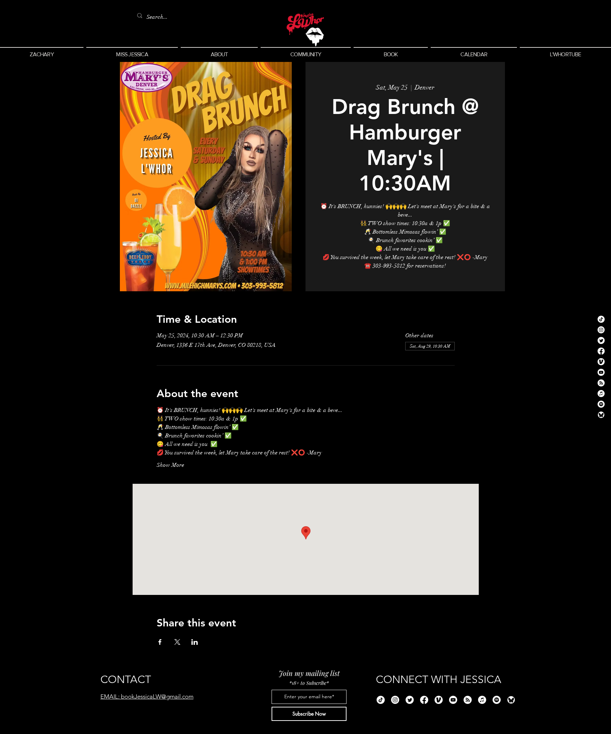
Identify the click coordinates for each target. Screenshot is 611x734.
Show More (170, 465)
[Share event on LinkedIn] (194, 642)
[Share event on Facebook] (160, 642)
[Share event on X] (177, 642)
